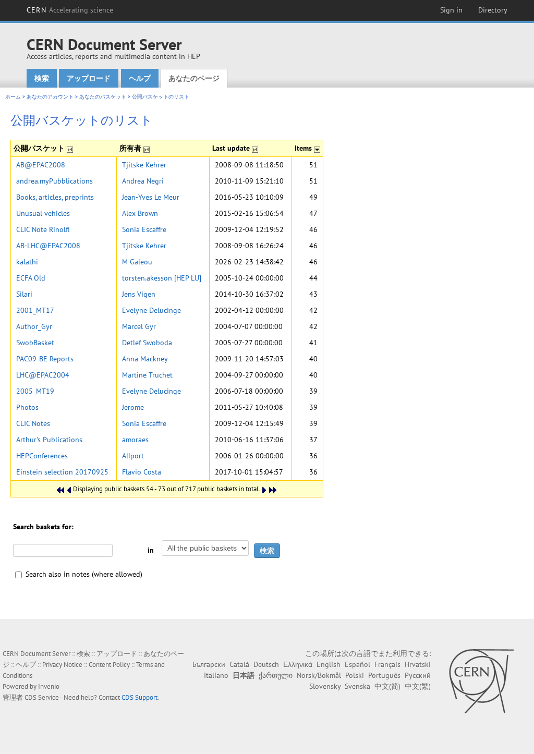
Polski (354, 675)
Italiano (216, 675)
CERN (70, 10)
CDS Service (42, 697)
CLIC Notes (33, 423)
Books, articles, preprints (55, 197)
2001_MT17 (35, 310)
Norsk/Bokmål (319, 675)
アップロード (89, 78)
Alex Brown (140, 213)
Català (239, 664)
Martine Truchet (147, 375)
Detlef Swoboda (147, 342)
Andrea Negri (143, 181)
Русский (418, 675)
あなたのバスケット (102, 96)
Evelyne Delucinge (151, 310)
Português (384, 675)
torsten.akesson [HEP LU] (161, 278)
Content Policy (109, 664)
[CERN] (481, 681)
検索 (41, 78)
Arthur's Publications (49, 439)
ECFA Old (30, 278)
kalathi (27, 261)
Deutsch (266, 664)
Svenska (357, 686)
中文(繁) (418, 686)
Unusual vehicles (43, 213)
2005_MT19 (35, 391)
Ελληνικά (297, 664)
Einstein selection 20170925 (62, 472)
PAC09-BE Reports (45, 358)
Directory (492, 10)
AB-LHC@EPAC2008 (48, 245)
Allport (133, 455)
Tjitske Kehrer (144, 164)
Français (387, 664)
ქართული (276, 675)
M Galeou (137, 261)
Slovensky (325, 686)
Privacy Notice (62, 664)
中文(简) (387, 686)
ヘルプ (140, 78)
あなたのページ (194, 78)
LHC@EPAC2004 (42, 375)
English (329, 664)
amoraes (135, 439)
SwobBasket (35, 342)
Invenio (48, 686)
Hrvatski (418, 664)
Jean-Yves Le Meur (150, 197)
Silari (24, 294)
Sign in (451, 10)
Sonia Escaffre (144, 229)
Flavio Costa (141, 472)
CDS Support (139, 697)
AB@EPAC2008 (40, 164)
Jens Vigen (138, 294)
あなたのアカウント (50, 96)
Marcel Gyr (139, 326)
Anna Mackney (145, 358)
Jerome (133, 407)
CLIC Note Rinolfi (43, 229)
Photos (27, 407)
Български (208, 664)
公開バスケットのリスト (160, 96)
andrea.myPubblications (54, 181)
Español (357, 664)
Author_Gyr (34, 326)
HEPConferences (42, 455)
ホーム (13, 96)
